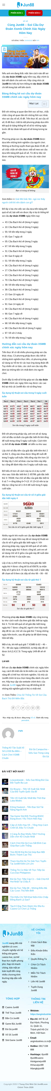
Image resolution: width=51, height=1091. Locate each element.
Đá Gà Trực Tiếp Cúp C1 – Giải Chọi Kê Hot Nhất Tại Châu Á (29, 880)
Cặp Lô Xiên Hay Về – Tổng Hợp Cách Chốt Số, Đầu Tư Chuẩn (29, 826)
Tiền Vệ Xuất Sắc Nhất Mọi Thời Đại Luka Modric (27, 799)
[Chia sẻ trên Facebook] (18, 708)
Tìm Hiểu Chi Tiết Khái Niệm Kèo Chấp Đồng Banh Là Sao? (29, 898)
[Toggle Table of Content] (43, 104)
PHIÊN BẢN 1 (17, 13)
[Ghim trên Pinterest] (33, 708)
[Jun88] (25, 5)
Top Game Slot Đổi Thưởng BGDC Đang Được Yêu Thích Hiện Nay (27, 817)
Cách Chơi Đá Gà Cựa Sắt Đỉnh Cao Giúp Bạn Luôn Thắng (28, 844)
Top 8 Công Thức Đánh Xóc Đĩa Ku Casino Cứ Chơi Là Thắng (27, 907)
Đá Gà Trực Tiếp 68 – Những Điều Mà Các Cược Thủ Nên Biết (28, 889)
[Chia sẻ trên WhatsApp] (13, 708)
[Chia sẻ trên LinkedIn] (37, 708)
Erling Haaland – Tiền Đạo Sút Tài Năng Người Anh (26, 808)
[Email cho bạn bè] (28, 708)
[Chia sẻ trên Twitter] (23, 708)
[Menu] (3, 4)
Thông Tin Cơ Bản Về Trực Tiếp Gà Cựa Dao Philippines (27, 871)
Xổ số (25, 21)
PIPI (37, 40)
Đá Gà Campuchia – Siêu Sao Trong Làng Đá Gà (38, 753)
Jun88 (13, 685)
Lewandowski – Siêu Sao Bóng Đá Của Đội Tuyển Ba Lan (29, 781)
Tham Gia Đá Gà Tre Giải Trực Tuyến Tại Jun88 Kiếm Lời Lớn (28, 862)
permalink (25, 720)
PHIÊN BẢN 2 (34, 13)
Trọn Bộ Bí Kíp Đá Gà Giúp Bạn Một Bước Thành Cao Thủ (27, 853)
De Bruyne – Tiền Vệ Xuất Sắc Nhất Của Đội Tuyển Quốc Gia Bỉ (27, 790)
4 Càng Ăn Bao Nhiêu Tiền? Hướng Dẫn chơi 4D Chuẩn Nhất (27, 835)
